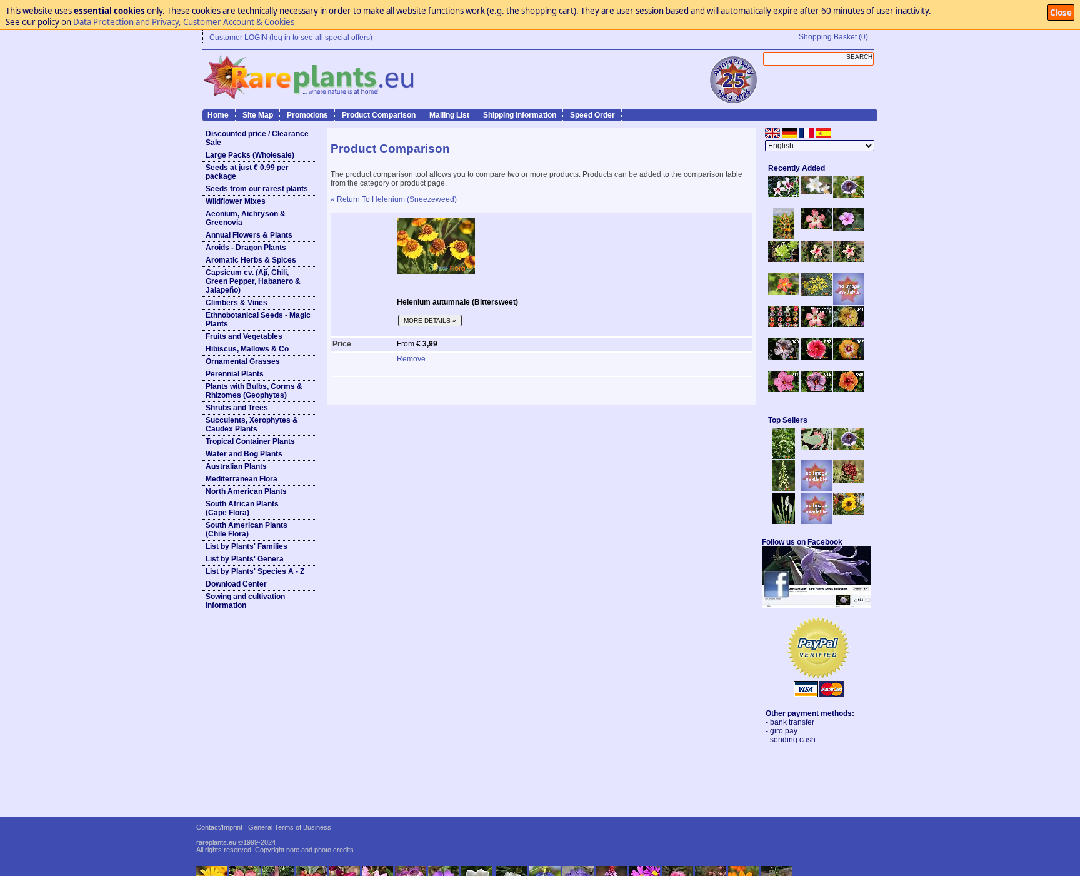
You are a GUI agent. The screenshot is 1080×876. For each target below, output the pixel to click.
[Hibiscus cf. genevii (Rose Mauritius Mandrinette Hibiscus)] (816, 259)
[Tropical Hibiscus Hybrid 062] (848, 357)
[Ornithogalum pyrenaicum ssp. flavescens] (783, 489)
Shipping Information (519, 115)
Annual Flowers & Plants (249, 235)
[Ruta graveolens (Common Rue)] (816, 293)
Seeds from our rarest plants (257, 188)
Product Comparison (379, 115)
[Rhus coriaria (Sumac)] (848, 480)
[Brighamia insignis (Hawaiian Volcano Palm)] (783, 259)
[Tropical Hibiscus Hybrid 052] (816, 357)
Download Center (236, 584)
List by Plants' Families (247, 546)
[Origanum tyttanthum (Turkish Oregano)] (816, 521)
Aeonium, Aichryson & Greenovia (246, 218)
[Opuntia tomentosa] (816, 447)
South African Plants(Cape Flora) (242, 508)
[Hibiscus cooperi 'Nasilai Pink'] (816, 227)
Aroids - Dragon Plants (246, 247)
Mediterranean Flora (242, 479)
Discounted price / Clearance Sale (257, 138)
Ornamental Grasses (243, 361)
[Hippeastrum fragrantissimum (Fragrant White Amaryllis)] (816, 191)
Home (218, 115)
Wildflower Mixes (236, 201)
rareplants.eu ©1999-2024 (236, 842)
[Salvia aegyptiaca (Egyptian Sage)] (816, 489)
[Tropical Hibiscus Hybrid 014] (783, 389)
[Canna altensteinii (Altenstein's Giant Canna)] (783, 237)
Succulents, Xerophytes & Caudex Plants (252, 424)
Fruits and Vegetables (244, 336)
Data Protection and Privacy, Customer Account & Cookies (183, 22)
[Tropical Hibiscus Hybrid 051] (848, 302)
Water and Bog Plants (244, 454)
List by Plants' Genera (245, 559)
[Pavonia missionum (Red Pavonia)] (783, 292)
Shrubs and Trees (237, 407)
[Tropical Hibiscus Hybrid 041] (848, 324)
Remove (411, 359)
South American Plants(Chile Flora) (247, 529)
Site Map (257, 115)
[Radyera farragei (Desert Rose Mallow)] (848, 228)
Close (1061, 12)
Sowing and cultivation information (245, 601)
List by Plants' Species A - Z (255, 571)
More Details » (430, 320)
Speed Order (592, 115)
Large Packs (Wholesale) (250, 155)
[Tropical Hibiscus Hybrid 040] (783, 357)
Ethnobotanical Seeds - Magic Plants (258, 319)
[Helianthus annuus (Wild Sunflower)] (848, 512)
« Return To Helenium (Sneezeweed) (394, 199)
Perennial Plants (235, 374)
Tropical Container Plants (250, 441)
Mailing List (449, 115)
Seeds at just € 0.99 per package (247, 172)
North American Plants (246, 491)
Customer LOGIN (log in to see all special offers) (290, 37)
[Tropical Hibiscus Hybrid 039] (848, 389)
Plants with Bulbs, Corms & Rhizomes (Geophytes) (254, 391)
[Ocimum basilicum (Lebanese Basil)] (783, 456)
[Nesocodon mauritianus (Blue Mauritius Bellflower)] (848, 195)
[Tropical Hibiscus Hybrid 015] (816, 389)
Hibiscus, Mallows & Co (247, 349)
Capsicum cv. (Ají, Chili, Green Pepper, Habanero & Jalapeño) (253, 281)
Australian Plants (236, 466)
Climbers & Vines (237, 302)
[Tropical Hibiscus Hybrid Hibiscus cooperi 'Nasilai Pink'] (816, 324)
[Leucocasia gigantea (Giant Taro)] (783, 521)
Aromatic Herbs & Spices (251, 260)
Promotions (307, 115)
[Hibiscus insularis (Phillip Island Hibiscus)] (783, 194)
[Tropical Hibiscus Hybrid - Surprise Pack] (783, 324)
